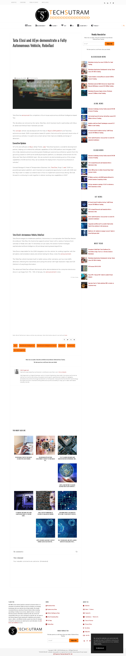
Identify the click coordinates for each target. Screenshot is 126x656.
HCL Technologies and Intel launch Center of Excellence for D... (67, 540)
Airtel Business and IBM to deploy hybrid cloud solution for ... (45, 540)
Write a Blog (45, 2)
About (86, 609)
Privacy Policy (88, 624)
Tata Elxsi (54, 167)
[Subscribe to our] (104, 3)
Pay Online (87, 628)
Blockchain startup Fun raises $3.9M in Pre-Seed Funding (23, 458)
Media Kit (87, 631)
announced (25, 115)
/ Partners (91, 609)
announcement (66, 254)
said (44, 147)
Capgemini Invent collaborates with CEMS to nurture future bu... (67, 513)
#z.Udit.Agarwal (19, 350)
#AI (15, 345)
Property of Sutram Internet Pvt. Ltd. (63, 654)
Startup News (50, 624)
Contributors (88, 617)
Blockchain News (51, 605)
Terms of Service (33, 2)
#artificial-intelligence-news (47, 345)
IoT (65, 25)
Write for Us (95, 617)
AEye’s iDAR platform (55, 131)
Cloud (54, 25)
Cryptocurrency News (52, 609)
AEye (31, 147)
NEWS (30, 25)
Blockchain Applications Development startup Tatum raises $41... (45, 458)
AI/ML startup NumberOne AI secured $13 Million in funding (45, 513)
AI (73, 25)
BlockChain (41, 25)
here (66, 335)
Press (96, 25)
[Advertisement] (45, 62)
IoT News (50, 620)
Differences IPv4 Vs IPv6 (94, 266)
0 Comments (33, 78)
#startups (71, 345)
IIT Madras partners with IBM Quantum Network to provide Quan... (23, 514)
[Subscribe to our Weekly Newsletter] (93, 44)
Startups (82, 25)
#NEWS (61, 345)
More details (62, 372)
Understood (100, 648)
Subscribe (23, 2)
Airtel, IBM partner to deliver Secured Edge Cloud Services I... (67, 485)
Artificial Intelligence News (53, 613)
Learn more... (98, 643)
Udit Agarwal (24, 370)
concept (18, 131)
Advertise (13, 2)
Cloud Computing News (52, 617)
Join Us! (87, 635)
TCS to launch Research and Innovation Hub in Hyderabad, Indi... (67, 458)
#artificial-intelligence (27, 345)
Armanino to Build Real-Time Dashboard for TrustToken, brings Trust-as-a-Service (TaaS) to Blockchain (100, 251)
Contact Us (87, 613)
